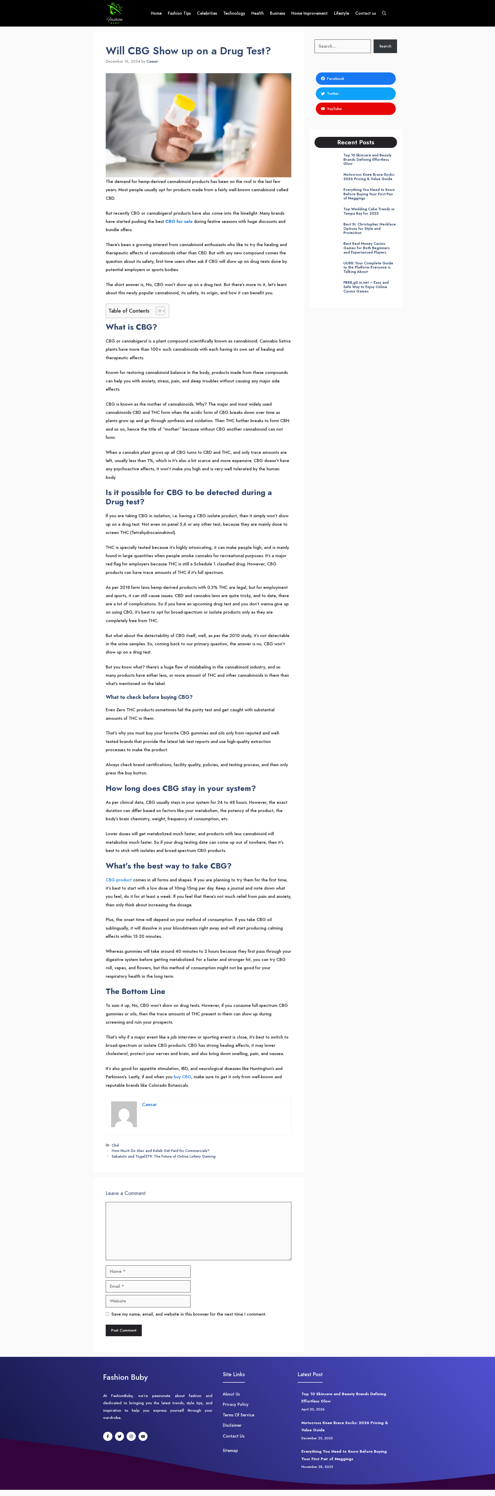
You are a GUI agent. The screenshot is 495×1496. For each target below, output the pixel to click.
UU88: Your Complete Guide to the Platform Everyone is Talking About (368, 267)
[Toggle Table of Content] (158, 310)
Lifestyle (341, 13)
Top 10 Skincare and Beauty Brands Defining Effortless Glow (367, 159)
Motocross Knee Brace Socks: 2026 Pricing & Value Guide (369, 176)
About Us (231, 1394)
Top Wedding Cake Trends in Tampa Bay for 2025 (368, 211)
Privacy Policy (236, 1404)
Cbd (115, 1145)
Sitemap (230, 1450)
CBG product (119, 880)
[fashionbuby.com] (115, 13)
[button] (384, 13)
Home (156, 13)
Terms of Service (238, 1415)
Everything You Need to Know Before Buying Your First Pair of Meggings (369, 194)
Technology (234, 13)
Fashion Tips (179, 13)
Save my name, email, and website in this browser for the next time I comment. (188, 1314)
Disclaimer (232, 1425)
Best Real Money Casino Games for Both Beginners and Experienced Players (366, 248)
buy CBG (182, 1077)
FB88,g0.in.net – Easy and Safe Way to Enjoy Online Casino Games (366, 287)
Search (385, 46)
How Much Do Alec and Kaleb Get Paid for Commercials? (160, 1150)
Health (257, 13)
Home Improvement (309, 13)
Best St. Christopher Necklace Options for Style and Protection (369, 229)
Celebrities (207, 13)
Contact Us (233, 1436)
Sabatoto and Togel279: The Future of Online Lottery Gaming (164, 1156)
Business (277, 13)
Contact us (365, 13)
